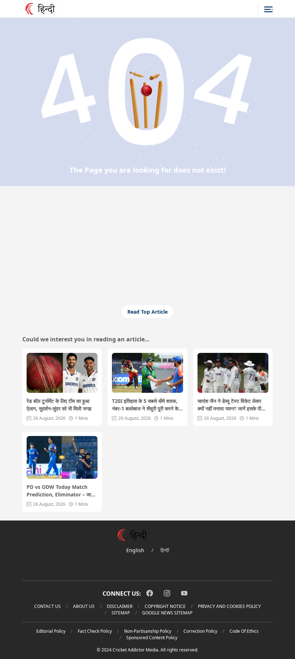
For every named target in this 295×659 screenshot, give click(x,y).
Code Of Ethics (244, 631)
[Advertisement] (147, 248)
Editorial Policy (50, 631)
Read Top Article (147, 311)
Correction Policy (200, 631)
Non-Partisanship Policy (147, 631)
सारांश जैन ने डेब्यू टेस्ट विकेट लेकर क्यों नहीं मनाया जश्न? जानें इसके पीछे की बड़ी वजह (231, 404)
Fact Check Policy (95, 631)
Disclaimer (119, 606)
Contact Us (47, 606)
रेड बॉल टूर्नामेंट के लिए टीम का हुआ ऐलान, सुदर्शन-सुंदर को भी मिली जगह (59, 404)
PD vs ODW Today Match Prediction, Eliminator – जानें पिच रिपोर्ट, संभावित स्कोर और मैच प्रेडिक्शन (60, 490)
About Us (84, 606)
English (135, 550)
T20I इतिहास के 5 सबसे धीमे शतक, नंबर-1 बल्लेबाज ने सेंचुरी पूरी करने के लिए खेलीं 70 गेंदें (145, 404)
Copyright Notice (165, 606)
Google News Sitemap (167, 613)
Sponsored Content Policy (151, 638)
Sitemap (121, 613)
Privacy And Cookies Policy (229, 606)
